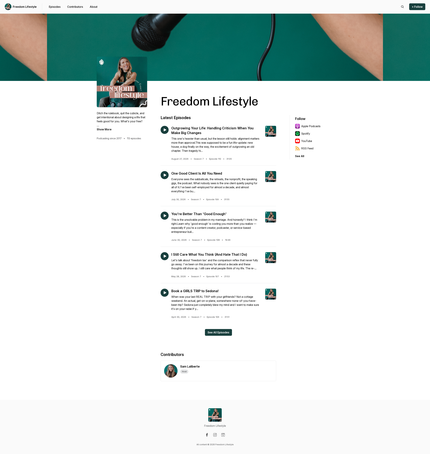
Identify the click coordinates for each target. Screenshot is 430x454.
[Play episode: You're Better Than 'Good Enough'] (165, 216)
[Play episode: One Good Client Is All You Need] (165, 175)
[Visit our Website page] (223, 435)
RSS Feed (307, 148)
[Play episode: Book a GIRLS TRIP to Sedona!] (165, 293)
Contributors (75, 6)
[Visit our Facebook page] (207, 435)
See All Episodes (218, 332)
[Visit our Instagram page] (215, 435)
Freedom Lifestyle (25, 6)
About (93, 6)
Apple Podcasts (310, 126)
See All (299, 156)
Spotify (305, 133)
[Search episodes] (402, 7)
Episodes (54, 6)
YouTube (306, 141)
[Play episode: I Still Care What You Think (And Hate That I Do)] (165, 256)
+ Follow (417, 6)
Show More (104, 129)
